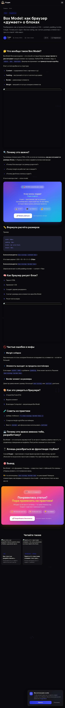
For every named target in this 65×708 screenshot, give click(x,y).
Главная (5, 8)
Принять (40, 702)
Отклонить (57, 702)
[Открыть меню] (62, 2)
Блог (10, 8)
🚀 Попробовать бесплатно (22, 518)
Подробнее (43, 698)
